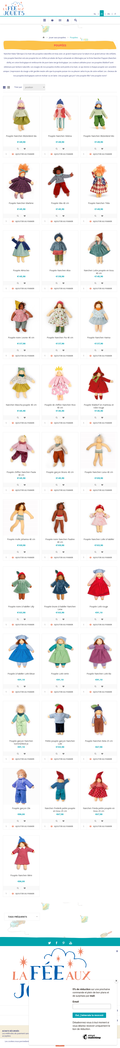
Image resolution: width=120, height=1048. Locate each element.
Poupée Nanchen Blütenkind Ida (21, 136)
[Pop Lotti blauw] (21, 652)
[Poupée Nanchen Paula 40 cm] (21, 450)
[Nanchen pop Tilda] (99, 181)
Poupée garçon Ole (21, 808)
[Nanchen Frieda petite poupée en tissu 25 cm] (99, 786)
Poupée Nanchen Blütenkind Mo (98, 136)
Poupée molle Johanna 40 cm (21, 539)
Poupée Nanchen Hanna (98, 337)
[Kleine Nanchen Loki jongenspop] (60, 719)
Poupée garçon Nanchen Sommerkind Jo (21, 742)
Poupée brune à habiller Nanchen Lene (60, 608)
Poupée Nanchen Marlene (21, 203)
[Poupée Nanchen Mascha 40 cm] (21, 383)
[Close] (116, 981)
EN (109, 14)
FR (102, 14)
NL (95, 14)
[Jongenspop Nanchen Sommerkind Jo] (21, 719)
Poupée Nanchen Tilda (99, 203)
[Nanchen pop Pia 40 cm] (60, 316)
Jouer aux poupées (57, 37)
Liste (8, 87)
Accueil (43, 37)
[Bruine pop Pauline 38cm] (60, 518)
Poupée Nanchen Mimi (21, 875)
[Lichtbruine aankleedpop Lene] (60, 585)
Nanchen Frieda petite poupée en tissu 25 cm (99, 809)
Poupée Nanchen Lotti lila (99, 673)
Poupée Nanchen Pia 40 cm (60, 337)
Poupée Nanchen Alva (59, 270)
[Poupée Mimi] (21, 854)
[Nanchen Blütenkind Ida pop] (21, 114)
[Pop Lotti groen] (60, 652)
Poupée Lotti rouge (99, 606)
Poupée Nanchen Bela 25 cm (99, 741)
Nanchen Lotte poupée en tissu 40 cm (99, 272)
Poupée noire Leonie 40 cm (21, 337)
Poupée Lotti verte (60, 673)
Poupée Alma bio (21, 270)
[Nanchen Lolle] (99, 518)
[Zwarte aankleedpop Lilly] (21, 585)
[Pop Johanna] (21, 518)
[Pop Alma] (21, 249)
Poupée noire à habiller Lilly (21, 606)
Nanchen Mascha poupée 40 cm (21, 404)
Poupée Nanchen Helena (60, 136)
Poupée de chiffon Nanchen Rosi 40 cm (60, 406)
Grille (4, 87)
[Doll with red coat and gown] (99, 383)
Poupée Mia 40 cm (60, 203)
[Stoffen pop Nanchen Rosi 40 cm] (60, 383)
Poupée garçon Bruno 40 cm (60, 472)
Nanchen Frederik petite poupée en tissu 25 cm (60, 809)
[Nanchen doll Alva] (60, 249)
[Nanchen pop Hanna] (99, 316)
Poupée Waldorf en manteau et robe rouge (99, 406)
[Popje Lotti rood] (99, 585)
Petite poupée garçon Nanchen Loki (60, 742)
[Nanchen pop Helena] (60, 114)
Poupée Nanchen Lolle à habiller (99, 539)
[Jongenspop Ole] (21, 786)
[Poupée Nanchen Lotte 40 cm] (99, 249)
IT (115, 14)
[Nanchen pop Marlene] (21, 181)
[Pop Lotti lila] (99, 652)
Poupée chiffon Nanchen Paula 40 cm (21, 473)
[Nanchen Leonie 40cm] (21, 316)
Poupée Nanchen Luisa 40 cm (99, 472)
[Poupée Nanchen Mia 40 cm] (60, 181)
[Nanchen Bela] (99, 719)
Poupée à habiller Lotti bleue (21, 673)
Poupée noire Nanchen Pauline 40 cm (60, 540)
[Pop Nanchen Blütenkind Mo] (99, 114)
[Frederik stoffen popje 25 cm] (60, 786)
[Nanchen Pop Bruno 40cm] (60, 450)
